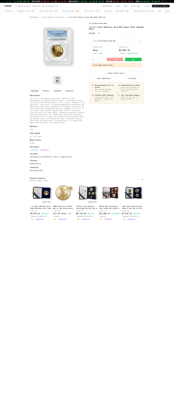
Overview (34, 91)
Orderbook (57, 91)
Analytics (69, 91)
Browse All (9, 11)
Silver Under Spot (49, 11)
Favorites (108, 11)
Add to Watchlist (103, 78)
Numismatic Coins (26, 11)
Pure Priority (91, 11)
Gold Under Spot (71, 11)
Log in (146, 6)
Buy (133, 59)
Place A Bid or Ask (115, 73)
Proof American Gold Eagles (53, 17)
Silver (167, 11)
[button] (56, 6)
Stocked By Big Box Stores (143, 11)
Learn (118, 6)
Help (125, 6)
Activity (46, 91)
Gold (159, 11)
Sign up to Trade (159, 6)
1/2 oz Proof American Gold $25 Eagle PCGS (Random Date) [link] (87, 17)
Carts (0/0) (135, 6)
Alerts (133, 78)
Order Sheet (122, 11)
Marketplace (107, 6)
